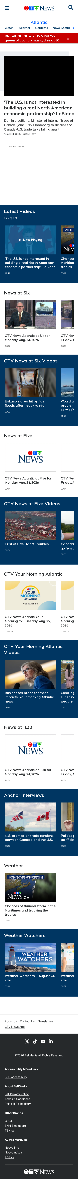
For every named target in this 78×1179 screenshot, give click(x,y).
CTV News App (15, 1026)
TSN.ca (10, 1130)
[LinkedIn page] (51, 1041)
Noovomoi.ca (13, 1152)
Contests (41, 28)
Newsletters (45, 1021)
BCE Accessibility (16, 1077)
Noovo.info (12, 1147)
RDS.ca (9, 1157)
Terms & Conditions (17, 1099)
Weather (24, 28)
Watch (9, 28)
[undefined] (30, 250)
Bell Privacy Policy (17, 1094)
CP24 (8, 1120)
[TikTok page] (35, 1041)
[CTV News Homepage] (39, 8)
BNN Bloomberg (15, 1125)
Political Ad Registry (18, 1103)
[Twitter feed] (27, 1041)
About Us (11, 1021)
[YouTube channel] (43, 1041)
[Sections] (7, 8)
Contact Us (27, 1021)
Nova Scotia (61, 28)
